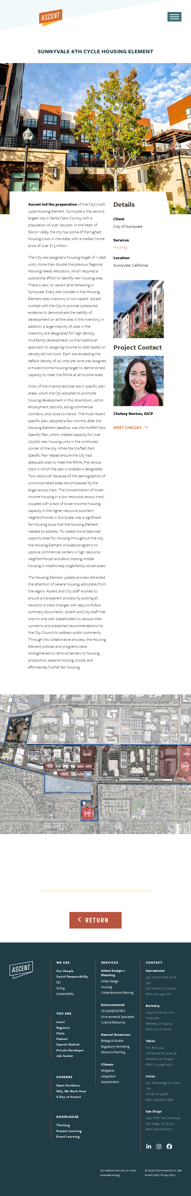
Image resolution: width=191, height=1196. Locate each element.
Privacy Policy (168, 1175)
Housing (120, 247)
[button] (174, 16)
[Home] (21, 969)
